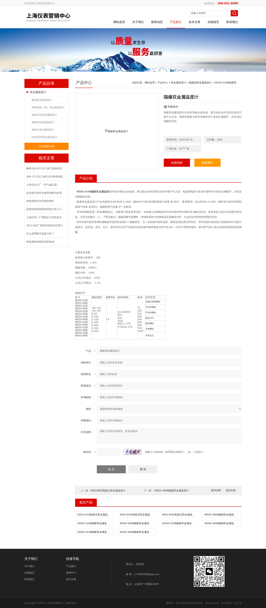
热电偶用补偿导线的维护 (40, 201)
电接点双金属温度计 (43, 129)
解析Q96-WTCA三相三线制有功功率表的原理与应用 (46, 168)
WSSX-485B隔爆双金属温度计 (137, 523)
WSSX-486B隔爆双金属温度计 (221, 514)
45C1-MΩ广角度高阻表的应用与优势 (46, 225)
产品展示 (175, 22)
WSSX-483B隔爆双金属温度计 (137, 532)
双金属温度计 (38, 92)
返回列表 (231, 490)
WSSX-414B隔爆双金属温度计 (94, 532)
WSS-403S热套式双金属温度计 (179, 514)
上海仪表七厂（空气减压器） (42, 184)
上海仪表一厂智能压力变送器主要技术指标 (46, 217)
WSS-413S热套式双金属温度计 (95, 514)
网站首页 (119, 22)
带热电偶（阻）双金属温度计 (48, 107)
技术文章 (194, 22)
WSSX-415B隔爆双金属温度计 (179, 523)
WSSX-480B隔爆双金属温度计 (171, 490)
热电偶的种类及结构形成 (40, 241)
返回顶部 (216, 490)
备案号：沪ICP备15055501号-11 (184, 602)
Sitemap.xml (212, 602)
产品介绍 (85, 178)
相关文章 (46, 158)
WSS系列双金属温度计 (45, 137)
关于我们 (138, 22)
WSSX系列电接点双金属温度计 (107, 490)
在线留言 (213, 22)
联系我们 (232, 22)
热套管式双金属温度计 (44, 114)
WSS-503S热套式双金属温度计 (137, 514)
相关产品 (85, 502)
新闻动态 (157, 22)
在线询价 (177, 162)
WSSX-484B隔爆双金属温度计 (221, 523)
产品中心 (163, 82)
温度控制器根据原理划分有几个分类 (46, 209)
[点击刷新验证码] (132, 452)
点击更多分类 (46, 146)
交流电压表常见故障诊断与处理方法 (46, 192)
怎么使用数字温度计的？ (40, 233)
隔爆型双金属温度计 (43, 122)
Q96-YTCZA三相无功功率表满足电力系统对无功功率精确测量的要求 (46, 176)
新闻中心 (71, 572)
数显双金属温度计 (42, 99)
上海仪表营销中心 (45, 3)
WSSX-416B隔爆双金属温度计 (94, 523)
